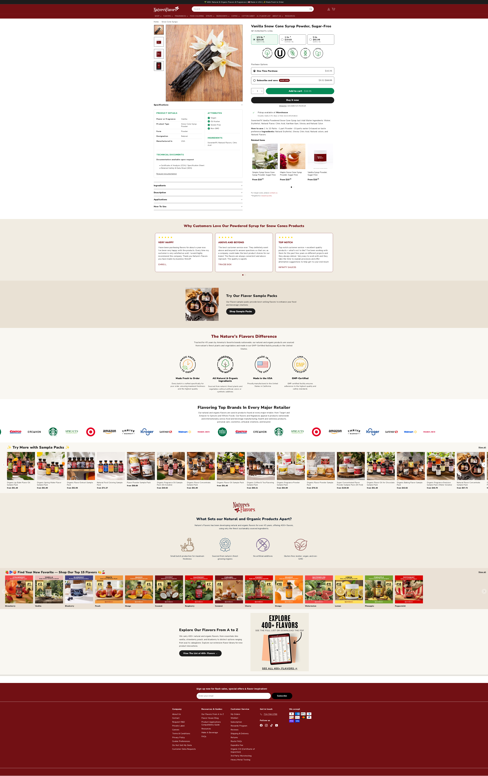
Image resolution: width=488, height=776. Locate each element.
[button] (333, 9)
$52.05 (72, 488)
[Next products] (484, 464)
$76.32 (312, 488)
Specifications (161, 104)
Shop (157, 16)
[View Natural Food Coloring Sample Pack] (111, 466)
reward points (266, 196)
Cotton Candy (248, 16)
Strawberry (10, 606)
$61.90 (42, 488)
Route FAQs (236, 741)
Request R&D (178, 722)
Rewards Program (239, 726)
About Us (277, 16)
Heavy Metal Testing (240, 759)
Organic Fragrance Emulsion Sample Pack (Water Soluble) (439, 483)
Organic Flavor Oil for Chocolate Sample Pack (380, 483)
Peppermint (400, 606)
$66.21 (252, 488)
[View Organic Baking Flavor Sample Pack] (411, 466)
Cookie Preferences (181, 741)
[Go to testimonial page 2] (245, 275)
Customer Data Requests (184, 749)
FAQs (203, 736)
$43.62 (402, 488)
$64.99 (282, 488)
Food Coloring (197, 16)
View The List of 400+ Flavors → (200, 653)
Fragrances (180, 16)
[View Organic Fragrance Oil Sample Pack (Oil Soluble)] (171, 466)
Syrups (209, 16)
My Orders (235, 714)
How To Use (160, 206)
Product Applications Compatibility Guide (211, 723)
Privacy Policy (178, 737)
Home (156, 22)
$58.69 (132, 485)
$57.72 (462, 488)
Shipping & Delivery (240, 733)
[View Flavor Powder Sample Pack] (141, 466)
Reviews (235, 729)
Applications (160, 199)
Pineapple (369, 606)
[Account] (328, 9)
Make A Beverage (209, 732)
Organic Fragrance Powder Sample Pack (288, 483)
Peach (97, 606)
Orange (278, 606)
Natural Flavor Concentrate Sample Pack (468, 483)
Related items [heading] (258, 140)
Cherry (248, 606)
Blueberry (69, 606)
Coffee (234, 16)
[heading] (166, 9)
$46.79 (432, 488)
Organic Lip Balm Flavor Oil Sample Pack (18, 483)
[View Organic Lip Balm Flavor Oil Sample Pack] (21, 466)
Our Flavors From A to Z (212, 714)
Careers (175, 729)
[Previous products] (4, 464)
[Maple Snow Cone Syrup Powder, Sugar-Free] (292, 156)
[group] (247, 470)
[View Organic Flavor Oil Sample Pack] (231, 466)
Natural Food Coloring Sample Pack (110, 483)
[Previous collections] (4, 591)
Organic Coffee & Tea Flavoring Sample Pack (260, 483)
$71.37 (102, 488)
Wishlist (234, 718)
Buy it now (292, 100)
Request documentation (166, 174)
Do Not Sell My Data (182, 745)
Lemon (338, 606)
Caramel (219, 606)
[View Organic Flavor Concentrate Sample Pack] (201, 466)
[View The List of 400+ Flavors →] (279, 642)
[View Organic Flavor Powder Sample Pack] (321, 466)
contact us (273, 193)
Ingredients (222, 16)
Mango (128, 606)
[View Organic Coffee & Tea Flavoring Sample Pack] (261, 466)
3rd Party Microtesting (241, 756)
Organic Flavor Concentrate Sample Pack (198, 483)
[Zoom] (204, 63)
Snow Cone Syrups (170, 22)
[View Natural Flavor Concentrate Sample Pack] (471, 466)
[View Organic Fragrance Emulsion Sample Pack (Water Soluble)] (441, 466)
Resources (290, 16)
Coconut (158, 606)
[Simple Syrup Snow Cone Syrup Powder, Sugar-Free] (265, 156)
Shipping (283, 106)
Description (160, 192)
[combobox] (253, 9)
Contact (176, 718)
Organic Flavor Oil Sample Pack (230, 482)
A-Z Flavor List (264, 16)
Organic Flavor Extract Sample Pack (80, 483)
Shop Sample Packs (241, 311)
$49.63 (162, 488)
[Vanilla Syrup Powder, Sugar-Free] (320, 156)
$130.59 (343, 488)
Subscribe (282, 696)
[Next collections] (484, 591)
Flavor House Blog (210, 718)
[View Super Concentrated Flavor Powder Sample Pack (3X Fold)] (351, 466)
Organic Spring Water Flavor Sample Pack (49, 483)
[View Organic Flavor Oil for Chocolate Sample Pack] (381, 466)
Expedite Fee (237, 745)
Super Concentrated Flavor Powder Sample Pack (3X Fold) (350, 483)
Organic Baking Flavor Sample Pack (410, 483)
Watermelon (310, 606)
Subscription (236, 722)
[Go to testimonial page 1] (242, 275)
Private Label (178, 726)
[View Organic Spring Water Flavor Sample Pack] (51, 466)
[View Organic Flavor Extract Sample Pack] (81, 466)
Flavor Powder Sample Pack (139, 482)
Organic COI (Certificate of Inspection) (243, 750)
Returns (234, 737)
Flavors (167, 16)
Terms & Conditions (181, 733)
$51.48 (12, 488)
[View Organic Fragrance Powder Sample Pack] (291, 466)
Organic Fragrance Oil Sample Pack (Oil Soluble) (170, 483)
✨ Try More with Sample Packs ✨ (38, 447)
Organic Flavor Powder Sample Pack (320, 483)
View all (482, 447)
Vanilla (38, 606)
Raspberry (189, 606)
